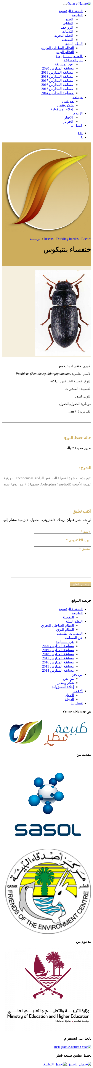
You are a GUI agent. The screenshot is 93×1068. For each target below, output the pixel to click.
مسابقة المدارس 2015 (57, 89)
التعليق (85, 548)
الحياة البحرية (64, 35)
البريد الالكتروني (78, 540)
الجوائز (69, 121)
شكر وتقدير (65, 105)
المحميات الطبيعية (69, 56)
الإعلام (78, 113)
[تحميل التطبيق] (79, 1064)
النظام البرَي (65, 52)
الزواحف (67, 27)
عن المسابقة (73, 60)
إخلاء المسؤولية (62, 109)
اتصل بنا (77, 125)
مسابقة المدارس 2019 (57, 72)
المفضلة (67, 40)
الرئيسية (35, 239)
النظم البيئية (74, 44)
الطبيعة (77, 15)
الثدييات (68, 31)
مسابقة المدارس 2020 (58, 68)
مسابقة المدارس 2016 (57, 85)
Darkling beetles (67, 239)
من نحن (77, 97)
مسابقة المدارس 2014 (57, 93)
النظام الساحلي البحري (57, 48)
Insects (48, 239)
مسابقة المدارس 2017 (57, 80)
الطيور (69, 19)
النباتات (68, 23)
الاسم (86, 531)
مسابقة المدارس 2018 (57, 76)
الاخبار (69, 117)
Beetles (86, 239)
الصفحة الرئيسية (71, 11)
